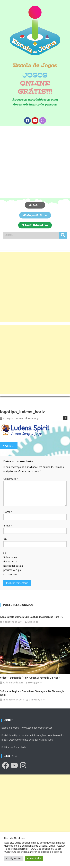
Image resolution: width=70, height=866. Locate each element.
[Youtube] (35, 120)
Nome (7, 511)
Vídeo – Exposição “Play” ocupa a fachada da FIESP (30, 677)
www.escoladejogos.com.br (37, 727)
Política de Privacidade (13, 747)
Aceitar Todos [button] (34, 858)
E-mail (7, 525)
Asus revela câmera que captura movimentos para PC (31, 616)
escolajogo (33, 418)
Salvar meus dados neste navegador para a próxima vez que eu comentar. (13, 565)
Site (5, 539)
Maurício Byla (35, 699)
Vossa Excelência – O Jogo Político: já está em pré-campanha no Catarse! (11, 445)
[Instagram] (42, 120)
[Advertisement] (35, 162)
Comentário (11, 478)
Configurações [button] (13, 858)
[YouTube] (14, 765)
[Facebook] (27, 120)
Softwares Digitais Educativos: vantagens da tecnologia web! (32, 693)
